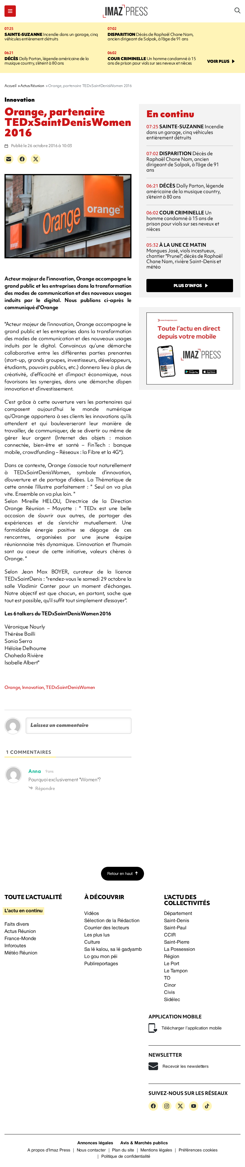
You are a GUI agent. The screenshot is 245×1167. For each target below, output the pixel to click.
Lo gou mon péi (100, 957)
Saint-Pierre (176, 942)
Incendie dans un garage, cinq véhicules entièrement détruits (51, 37)
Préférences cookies (198, 1150)
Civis (169, 993)
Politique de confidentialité (125, 1157)
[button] (10, 11)
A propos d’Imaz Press (48, 1150)
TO (167, 978)
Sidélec (172, 1000)
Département (178, 914)
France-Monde (20, 939)
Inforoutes (15, 946)
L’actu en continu (23, 911)
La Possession (179, 950)
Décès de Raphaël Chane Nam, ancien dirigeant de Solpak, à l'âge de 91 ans (151, 37)
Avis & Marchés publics (144, 1143)
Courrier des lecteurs (106, 928)
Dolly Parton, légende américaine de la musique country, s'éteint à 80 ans (46, 61)
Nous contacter (91, 1150)
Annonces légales (95, 1143)
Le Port (171, 964)
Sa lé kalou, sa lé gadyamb (113, 950)
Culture (92, 942)
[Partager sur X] (35, 159)
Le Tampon (176, 971)
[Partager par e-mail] (8, 159)
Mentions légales (156, 1150)
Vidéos (91, 914)
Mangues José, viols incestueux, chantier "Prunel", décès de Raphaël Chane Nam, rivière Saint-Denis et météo (184, 256)
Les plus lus (97, 935)
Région (171, 957)
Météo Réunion (20, 953)
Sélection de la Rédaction (112, 921)
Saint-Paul (175, 928)
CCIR (170, 935)
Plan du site (123, 1150)
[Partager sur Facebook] (22, 159)
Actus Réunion (20, 932)
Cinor (170, 985)
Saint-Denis (176, 921)
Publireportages (101, 964)
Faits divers (16, 924)
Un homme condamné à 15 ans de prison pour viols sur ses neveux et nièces (152, 61)
